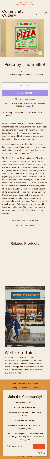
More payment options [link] (25, 99)
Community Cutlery (13, 13)
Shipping (21, 75)
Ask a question (25, 226)
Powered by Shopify (25, 457)
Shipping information (25, 221)
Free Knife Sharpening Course (25, 383)
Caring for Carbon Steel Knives (25, 388)
